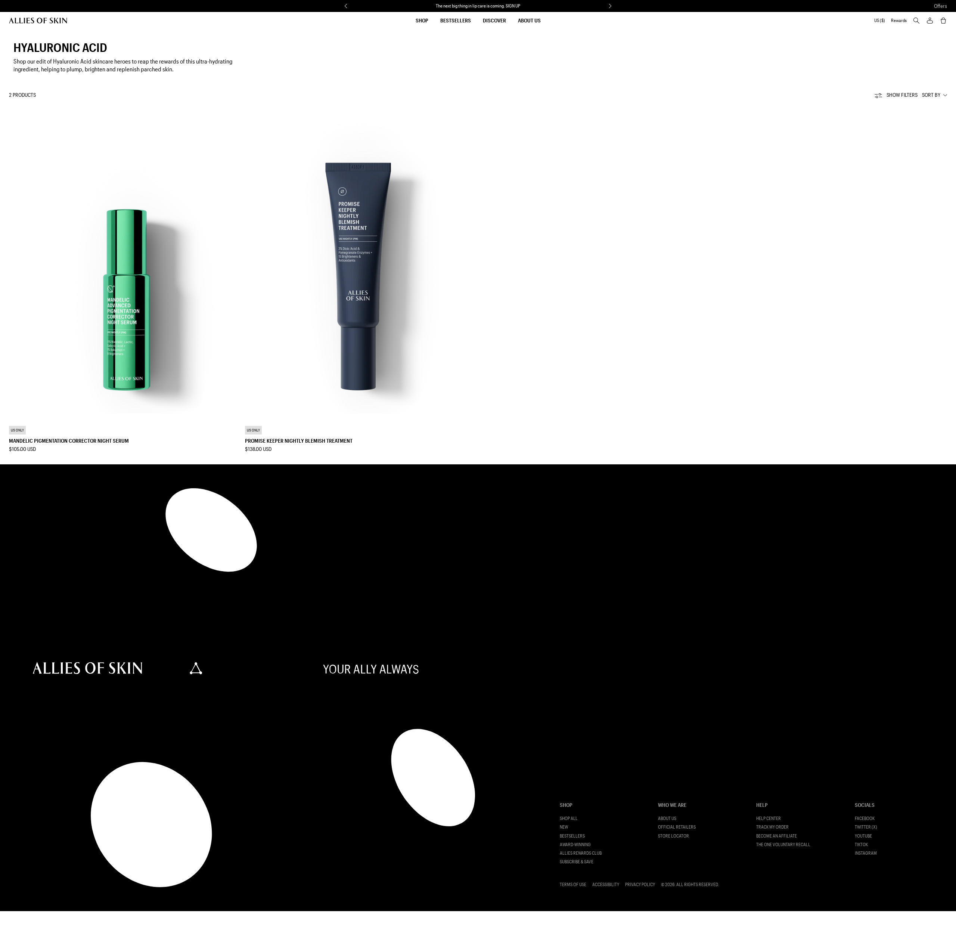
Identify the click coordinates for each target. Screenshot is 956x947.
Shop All (569, 818)
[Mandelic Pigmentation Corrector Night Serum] (124, 260)
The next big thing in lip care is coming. (478, 5)
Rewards (899, 20)
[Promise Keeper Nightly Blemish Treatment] (360, 260)
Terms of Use (573, 884)
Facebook (865, 818)
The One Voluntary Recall (783, 844)
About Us (529, 20)
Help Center (768, 818)
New (564, 826)
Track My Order (772, 826)
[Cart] (943, 20)
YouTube (863, 835)
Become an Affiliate (776, 835)
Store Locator (673, 835)
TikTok (861, 844)
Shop (422, 20)
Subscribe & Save (576, 861)
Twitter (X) (866, 826)
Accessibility (605, 884)
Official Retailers (677, 826)
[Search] (916, 20)
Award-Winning (575, 844)
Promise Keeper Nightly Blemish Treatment (299, 440)
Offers (940, 6)
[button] (346, 6)
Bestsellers (455, 20)
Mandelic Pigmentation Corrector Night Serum (69, 440)
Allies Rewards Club (581, 853)
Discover (494, 20)
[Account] (930, 20)
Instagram (866, 853)
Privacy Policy (640, 884)
